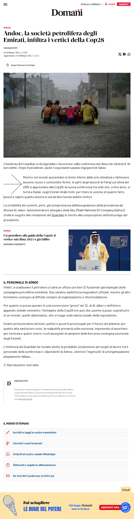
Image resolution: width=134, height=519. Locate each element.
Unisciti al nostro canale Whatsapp (34, 454)
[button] (119, 54)
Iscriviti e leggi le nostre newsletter (35, 432)
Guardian (58, 215)
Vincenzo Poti (10, 48)
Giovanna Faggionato (14, 244)
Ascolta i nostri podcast (27, 443)
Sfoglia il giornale (91, 4)
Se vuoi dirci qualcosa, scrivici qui (33, 475)
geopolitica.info (25, 399)
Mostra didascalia (67, 115)
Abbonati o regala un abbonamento (34, 465)
